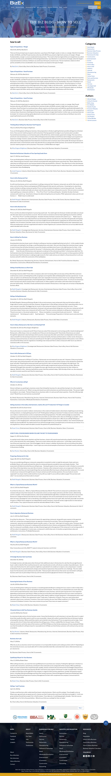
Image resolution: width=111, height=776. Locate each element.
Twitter (12, 739)
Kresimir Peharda (92, 109)
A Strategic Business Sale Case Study (21, 557)
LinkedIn (12, 742)
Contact (65, 7)
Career (78, 769)
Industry (89, 68)
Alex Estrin (15, 66)
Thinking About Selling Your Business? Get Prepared (25, 125)
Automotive (90, 49)
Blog (60, 7)
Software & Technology (46, 748)
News (89, 74)
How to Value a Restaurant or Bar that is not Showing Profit (27, 325)
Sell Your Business (41, 7)
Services (89, 84)
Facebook (13, 736)
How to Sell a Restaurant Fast (19, 178)
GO (99, 7)
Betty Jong (90, 103)
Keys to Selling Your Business (18, 237)
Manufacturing (91, 72)
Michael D (90, 111)
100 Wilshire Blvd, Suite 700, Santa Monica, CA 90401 (52, 771)
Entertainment (91, 59)
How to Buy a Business (90, 742)
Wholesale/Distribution (46, 754)
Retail (89, 82)
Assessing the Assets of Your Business (21, 581)
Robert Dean (16, 605)
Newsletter (86, 736)
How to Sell (90, 66)
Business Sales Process (94, 51)
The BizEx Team (28, 771)
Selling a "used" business (17, 686)
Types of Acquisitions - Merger (19, 47)
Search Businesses (39, 769)
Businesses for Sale (30, 7)
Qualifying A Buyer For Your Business (21, 657)
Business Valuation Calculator (92, 748)
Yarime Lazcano (91, 120)
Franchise (90, 62)
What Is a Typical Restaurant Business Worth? (23, 484)
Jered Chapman (16, 171)
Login (97, 3)
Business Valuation (53, 7)
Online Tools (91, 76)
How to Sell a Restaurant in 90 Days (20, 353)
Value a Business (15, 761)
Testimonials (29, 742)
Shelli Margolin (16, 199)
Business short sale (15, 638)
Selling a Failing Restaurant (18, 296)
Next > (81, 708)
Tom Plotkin (90, 116)
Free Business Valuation (50, 769)
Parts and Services (92, 78)
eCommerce (42, 760)
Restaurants (91, 80)
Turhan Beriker (91, 118)
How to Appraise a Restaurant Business (21, 513)
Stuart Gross (15, 428)
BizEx (16, 769)
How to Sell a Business (89, 739)
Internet (89, 70)
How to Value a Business (90, 745)
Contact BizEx (73, 769)
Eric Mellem (90, 105)
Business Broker (20, 7)
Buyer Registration (85, 3)
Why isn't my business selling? (19, 382)
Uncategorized (91, 86)
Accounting (42, 766)
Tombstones (29, 745)
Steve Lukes (90, 112)
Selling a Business (30, 769)
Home (37, 27)
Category (50, 27)
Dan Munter (15, 451)
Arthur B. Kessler (92, 101)
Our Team (29, 736)
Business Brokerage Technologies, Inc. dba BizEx (61, 774)
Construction (91, 57)
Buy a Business (14, 755)
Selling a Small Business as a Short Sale (21, 267)
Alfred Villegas (91, 99)
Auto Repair (90, 47)
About (12, 7)
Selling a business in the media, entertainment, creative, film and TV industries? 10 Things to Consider (39, 405)
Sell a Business (14, 758)
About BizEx (29, 733)
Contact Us (13, 733)
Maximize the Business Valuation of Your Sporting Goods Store (28, 153)
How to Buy (90, 64)
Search (41, 733)
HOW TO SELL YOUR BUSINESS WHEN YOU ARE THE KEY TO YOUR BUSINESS (34, 433)
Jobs (27, 739)
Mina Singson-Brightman (19, 148)
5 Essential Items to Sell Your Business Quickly (23, 610)
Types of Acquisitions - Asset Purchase (21, 98)
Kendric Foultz (91, 107)
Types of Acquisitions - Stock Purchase (21, 71)
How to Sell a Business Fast (18, 206)
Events (89, 60)
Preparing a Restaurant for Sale (19, 456)
